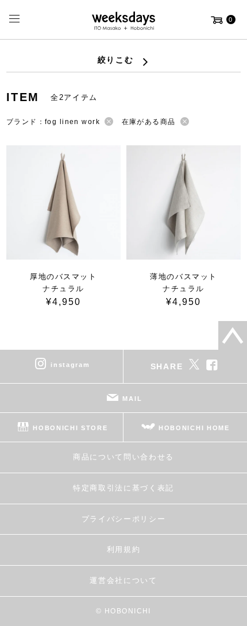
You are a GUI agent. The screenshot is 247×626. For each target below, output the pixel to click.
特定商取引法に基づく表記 (123, 488)
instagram (70, 364)
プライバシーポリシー (124, 519)
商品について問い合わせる (123, 457)
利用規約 (124, 549)
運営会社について (123, 580)
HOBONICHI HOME (194, 427)
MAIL (132, 398)
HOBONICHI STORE (70, 427)
